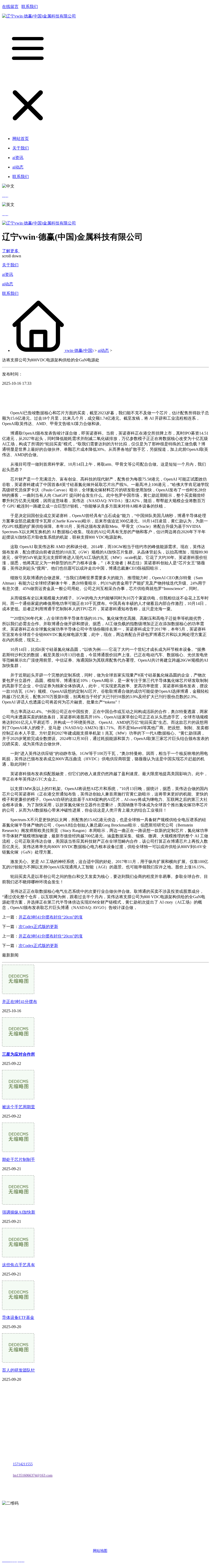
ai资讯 (7, 274)
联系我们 (29, 6)
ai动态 (7, 284)
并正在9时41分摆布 (19, 1001)
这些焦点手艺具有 (18, 1265)
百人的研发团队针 (18, 1370)
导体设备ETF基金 (18, 1317)
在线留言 (10, 6)
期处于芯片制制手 (18, 1159)
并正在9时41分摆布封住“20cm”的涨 (51, 917)
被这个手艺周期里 (18, 1107)
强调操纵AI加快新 (18, 1212)
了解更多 (11, 251)
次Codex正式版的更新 (38, 926)
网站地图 (100, 1551)
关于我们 (10, 265)
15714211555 (23, 1464)
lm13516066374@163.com (32, 1475)
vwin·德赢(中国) (79, 350)
